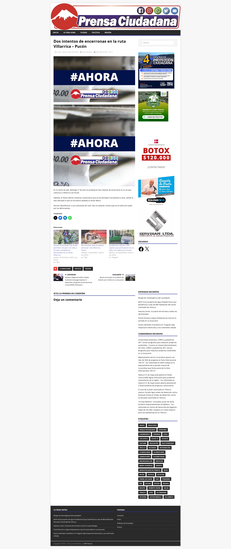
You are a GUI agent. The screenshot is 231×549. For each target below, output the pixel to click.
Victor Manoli (155, 497)
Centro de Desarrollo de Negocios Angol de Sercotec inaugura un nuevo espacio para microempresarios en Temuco (157, 410)
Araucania (152, 425)
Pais (157, 479)
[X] (147, 249)
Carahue (156, 434)
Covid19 (165, 439)
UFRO (151, 493)
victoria (142, 497)
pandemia (166, 479)
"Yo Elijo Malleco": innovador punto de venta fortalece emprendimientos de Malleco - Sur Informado (156, 404)
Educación (154, 443)
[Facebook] (141, 249)
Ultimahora (161, 493)
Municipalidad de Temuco (149, 470)
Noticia (78, 269)
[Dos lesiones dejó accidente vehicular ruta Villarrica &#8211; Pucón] (93, 237)
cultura (142, 443)
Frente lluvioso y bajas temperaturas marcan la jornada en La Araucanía (79, 529)
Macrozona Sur (145, 461)
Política (96, 32)
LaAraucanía (144, 457)
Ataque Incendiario (147, 430)
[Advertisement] (157, 273)
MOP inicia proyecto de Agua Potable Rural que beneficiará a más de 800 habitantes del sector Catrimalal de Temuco (157, 305)
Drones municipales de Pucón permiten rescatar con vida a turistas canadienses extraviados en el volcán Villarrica (66, 250)
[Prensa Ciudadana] (115, 28)
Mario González (146, 466)
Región (108, 32)
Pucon (148, 483)
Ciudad (83, 32)
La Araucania (144, 452)
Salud (166, 488)
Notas (141, 475)
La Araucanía (65, 269)
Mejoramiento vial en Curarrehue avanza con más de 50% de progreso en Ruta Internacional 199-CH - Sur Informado (157, 360)
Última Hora (69, 32)
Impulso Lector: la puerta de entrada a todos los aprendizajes (75, 526)
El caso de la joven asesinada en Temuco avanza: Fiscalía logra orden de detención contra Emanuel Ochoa (157, 392)
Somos (119, 527)
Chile (165, 434)
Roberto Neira (154, 488)
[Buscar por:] (158, 43)
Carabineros (144, 434)
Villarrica (169, 497)
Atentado (163, 430)
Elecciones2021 (168, 443)
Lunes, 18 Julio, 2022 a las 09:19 (68, 52)
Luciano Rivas (158, 457)
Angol (142, 425)
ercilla (142, 448)
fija (97, 52)
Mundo (159, 466)
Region (166, 483)
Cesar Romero (87, 52)
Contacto (120, 515)
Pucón (157, 483)
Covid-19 (154, 439)
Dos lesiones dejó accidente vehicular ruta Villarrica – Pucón (92, 247)
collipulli (143, 439)
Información (165, 448)
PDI (140, 483)
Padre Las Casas (145, 479)
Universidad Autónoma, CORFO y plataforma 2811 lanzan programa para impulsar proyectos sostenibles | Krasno (157, 342)
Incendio (152, 448)
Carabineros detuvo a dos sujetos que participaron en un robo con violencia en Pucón (121, 247)
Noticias (160, 475)
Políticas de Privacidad (125, 523)
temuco (142, 493)
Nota (166, 470)
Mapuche (159, 461)
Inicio (55, 32)
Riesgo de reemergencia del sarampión (154, 298)
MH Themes (88, 544)
